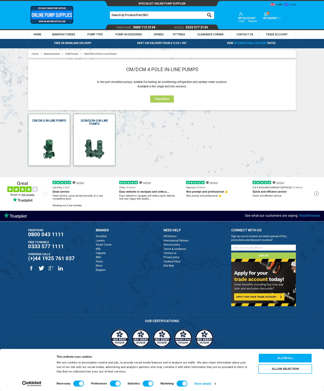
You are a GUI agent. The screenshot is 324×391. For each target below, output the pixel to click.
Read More (162, 99)
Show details (202, 383)
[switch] (115, 384)
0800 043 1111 (46, 234)
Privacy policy (171, 257)
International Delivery (250, 43)
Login (241, 21)
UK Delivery (170, 236)
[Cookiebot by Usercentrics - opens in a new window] (31, 384)
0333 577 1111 (46, 246)
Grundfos (101, 236)
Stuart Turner (104, 244)
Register (252, 21)
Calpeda (101, 253)
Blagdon (101, 269)
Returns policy (172, 244)
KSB (98, 248)
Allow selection (285, 368)
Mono (99, 265)
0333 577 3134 (191, 27)
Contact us (170, 253)
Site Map (169, 265)
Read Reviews (309, 215)
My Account (247, 18)
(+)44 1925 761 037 (51, 258)
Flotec (99, 261)
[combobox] (162, 15)
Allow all (285, 358)
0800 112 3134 (135, 27)
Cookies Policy (172, 261)
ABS (98, 257)
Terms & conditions (175, 248)
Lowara (100, 240)
